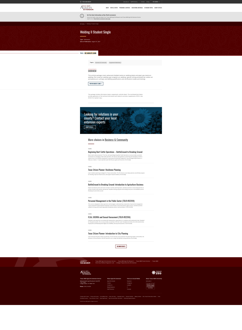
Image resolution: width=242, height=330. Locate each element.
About (107, 8)
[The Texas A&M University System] (150, 286)
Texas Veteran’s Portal (93, 298)
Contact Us (109, 285)
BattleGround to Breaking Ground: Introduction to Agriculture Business (115, 184)
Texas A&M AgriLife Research (126, 261)
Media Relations (111, 287)
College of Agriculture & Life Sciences (126, 263)
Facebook (129, 281)
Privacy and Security (94, 296)
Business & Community (100, 62)
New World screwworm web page (102, 19)
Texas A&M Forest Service (143, 261)
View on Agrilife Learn (95, 83)
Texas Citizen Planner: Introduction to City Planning (108, 233)
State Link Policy (112, 296)
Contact (143, 1)
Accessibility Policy (104, 296)
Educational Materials (137, 8)
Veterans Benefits (129, 296)
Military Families (138, 296)
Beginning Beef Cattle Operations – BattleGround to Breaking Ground (115, 151)
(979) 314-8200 (87, 286)
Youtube (129, 289)
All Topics (82, 24)
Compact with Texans (84, 296)
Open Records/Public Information (115, 298)
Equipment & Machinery (115, 62)
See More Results (121, 246)
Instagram (129, 283)
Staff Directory (134, 1)
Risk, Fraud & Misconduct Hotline (149, 296)
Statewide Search (120, 296)
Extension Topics (148, 8)
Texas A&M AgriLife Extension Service (105, 261)
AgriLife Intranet (111, 281)
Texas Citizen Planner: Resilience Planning (104, 169)
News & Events (114, 8)
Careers (109, 283)
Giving (147, 1)
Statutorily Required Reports (129, 298)
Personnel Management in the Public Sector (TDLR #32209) (111, 200)
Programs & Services (124, 8)
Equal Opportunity (103, 298)
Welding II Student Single (93, 24)
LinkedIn (129, 285)
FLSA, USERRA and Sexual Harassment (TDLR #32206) (109, 217)
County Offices (158, 8)
